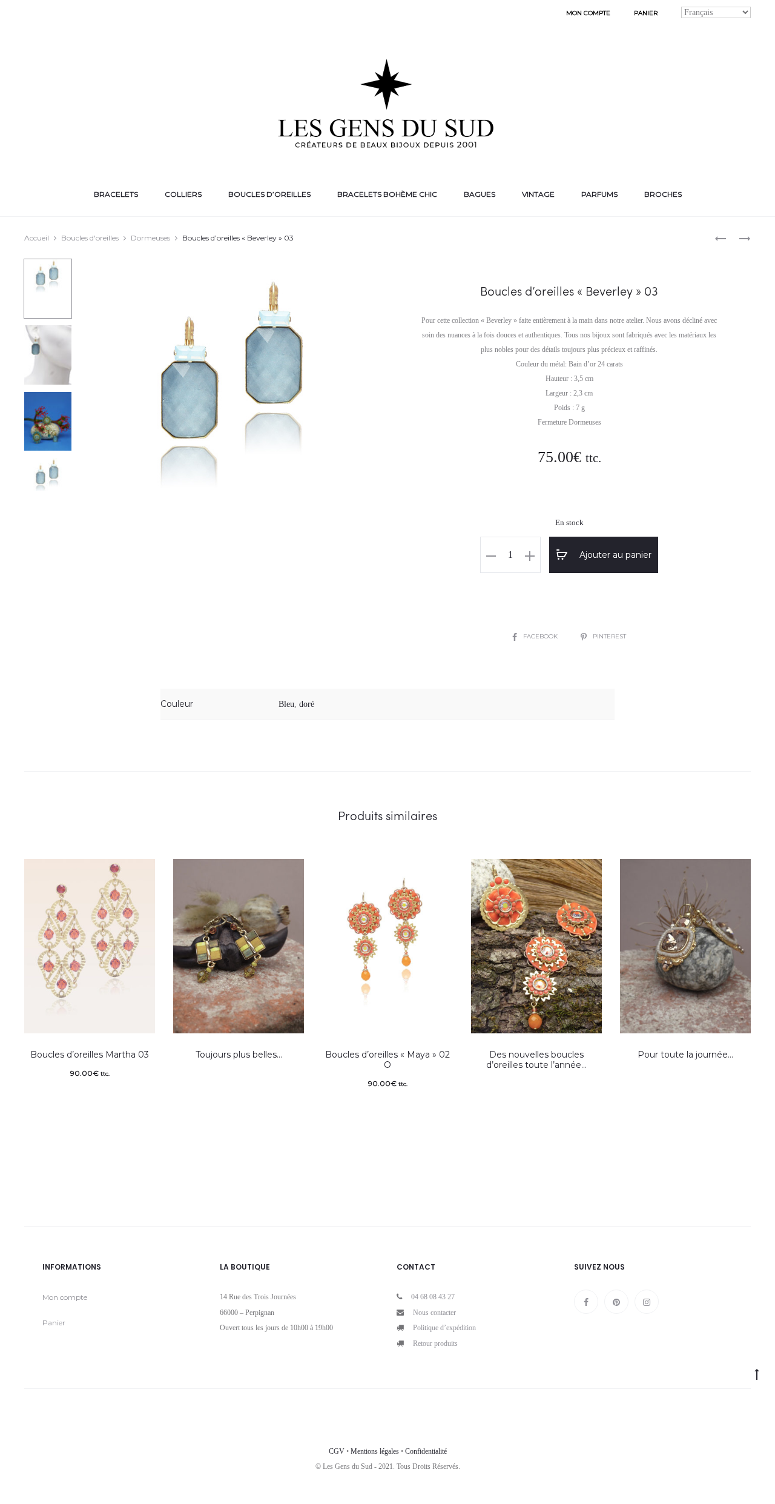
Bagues (479, 194)
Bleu (286, 704)
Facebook (541, 636)
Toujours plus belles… (239, 1054)
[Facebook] (586, 1302)
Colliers (183, 194)
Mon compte (588, 13)
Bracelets (116, 194)
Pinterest (609, 636)
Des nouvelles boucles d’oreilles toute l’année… (536, 1059)
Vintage (538, 194)
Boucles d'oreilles (90, 237)
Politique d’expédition (444, 1327)
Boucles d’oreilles (269, 194)
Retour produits (435, 1343)
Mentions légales (375, 1451)
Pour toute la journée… (685, 1054)
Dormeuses (150, 237)
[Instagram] (647, 1302)
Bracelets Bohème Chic (387, 194)
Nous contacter (434, 1312)
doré (306, 704)
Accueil (36, 237)
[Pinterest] (616, 1302)
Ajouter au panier (614, 554)
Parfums (599, 194)
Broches (663, 194)
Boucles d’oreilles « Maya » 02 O (387, 1059)
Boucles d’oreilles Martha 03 (89, 1054)
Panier (646, 13)
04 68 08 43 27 (433, 1297)
